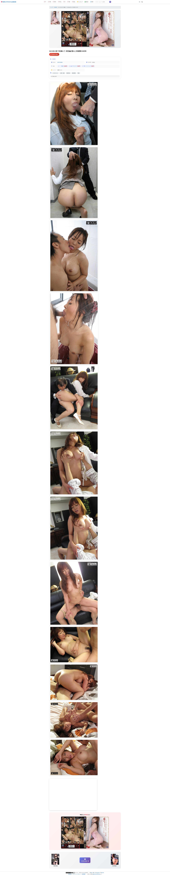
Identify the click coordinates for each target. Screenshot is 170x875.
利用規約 (70, 874)
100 (69, 1)
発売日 (87, 1)
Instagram (98, 872)
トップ (51, 7)
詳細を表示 (54, 76)
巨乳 (74, 1)
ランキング (80, 1)
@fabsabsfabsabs (96, 874)
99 (50, 1)
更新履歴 (83, 874)
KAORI (55, 7)
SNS (92, 1)
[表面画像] (55, 18)
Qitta (92, 872)
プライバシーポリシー (76, 874)
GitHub (102, 872)
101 (60, 1)
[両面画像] (88, 29)
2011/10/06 (59, 62)
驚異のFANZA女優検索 (9, 2)
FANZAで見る (55, 54)
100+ (55, 1)
